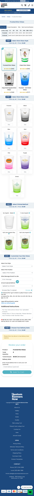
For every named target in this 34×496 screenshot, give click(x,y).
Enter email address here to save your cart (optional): (14, 363)
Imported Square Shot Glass (9, 89)
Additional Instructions (10, 306)
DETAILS (27, 1)
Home (3, 17)
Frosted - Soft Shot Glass (25, 89)
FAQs (17, 414)
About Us (17, 407)
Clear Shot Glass (25, 65)
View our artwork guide (8, 303)
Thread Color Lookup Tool (17, 426)
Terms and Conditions (17, 450)
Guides (17, 420)
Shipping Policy (17, 453)
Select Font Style (6, 263)
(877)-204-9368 (19, 467)
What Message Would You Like (10, 276)
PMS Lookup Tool (17, 423)
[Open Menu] (32, 5)
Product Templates (17, 459)
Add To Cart (18, 372)
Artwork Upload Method (8, 283)
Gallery (17, 410)
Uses (17, 432)
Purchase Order (17, 456)
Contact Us (17, 429)
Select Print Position (6, 269)
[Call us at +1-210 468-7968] (29, 5)
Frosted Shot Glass (9, 65)
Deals (17, 417)
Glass (8, 17)
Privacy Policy (17, 443)
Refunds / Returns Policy (17, 447)
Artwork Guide (17, 435)
